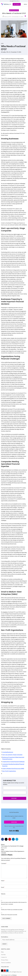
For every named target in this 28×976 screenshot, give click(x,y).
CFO (17, 10)
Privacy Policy (4, 960)
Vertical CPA (8, 16)
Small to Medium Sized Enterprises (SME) (13, 768)
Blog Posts (13, 10)
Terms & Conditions (6, 962)
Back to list (4, 847)
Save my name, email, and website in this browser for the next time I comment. (14, 903)
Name (3, 880)
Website (3, 893)
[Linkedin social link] (13, 839)
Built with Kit (14, 830)
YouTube (3, 954)
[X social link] (6, 839)
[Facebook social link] (2, 839)
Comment (4, 863)
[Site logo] (6, 4)
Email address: (4, 936)
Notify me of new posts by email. (9, 914)
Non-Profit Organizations (9, 771)
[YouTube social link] (5, 970)
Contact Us (4, 957)
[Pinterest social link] (9, 839)
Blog (2, 952)
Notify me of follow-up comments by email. (11, 909)
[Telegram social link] (16, 839)
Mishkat (14, 975)
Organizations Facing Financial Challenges (13, 761)
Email (3, 887)
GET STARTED (17, 4)
